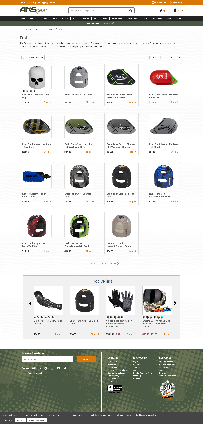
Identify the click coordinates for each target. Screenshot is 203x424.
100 (179, 57)
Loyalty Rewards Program (144, 373)
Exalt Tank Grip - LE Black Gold (84, 322)
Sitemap (162, 373)
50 (171, 57)
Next (113, 263)
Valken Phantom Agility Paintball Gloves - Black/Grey (119, 323)
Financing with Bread (116, 373)
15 (164, 57)
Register (137, 364)
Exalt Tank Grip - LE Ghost (78, 94)
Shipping (137, 376)
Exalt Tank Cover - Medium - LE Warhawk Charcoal (121, 145)
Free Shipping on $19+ (46, 2)
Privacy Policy (113, 376)
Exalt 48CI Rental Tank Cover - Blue (34, 195)
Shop (58, 334)
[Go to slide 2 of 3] (175, 303)
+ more (167, 317)
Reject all (21, 420)
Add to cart (48, 300)
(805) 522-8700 (160, 2)
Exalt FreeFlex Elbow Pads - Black (48, 322)
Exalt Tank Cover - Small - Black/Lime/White (120, 96)
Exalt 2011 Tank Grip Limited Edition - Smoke (119, 245)
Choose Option (157, 300)
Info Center (164, 367)
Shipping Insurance (167, 364)
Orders (136, 370)
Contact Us (112, 362)
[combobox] (101, 10)
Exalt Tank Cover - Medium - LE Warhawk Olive (78, 145)
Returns (136, 378)
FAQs (161, 370)
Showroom (111, 378)
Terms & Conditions (167, 376)
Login (135, 362)
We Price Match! (27, 2)
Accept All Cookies (37, 420)
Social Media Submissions (118, 370)
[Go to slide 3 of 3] (30, 303)
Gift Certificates (166, 362)
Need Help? (177, 2)
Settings (8, 420)
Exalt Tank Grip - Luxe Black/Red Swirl (33, 245)
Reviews (110, 381)
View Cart (137, 367)
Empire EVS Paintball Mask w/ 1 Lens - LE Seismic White (156, 323)
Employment (112, 367)
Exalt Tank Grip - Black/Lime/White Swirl (76, 245)
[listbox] (34, 57)
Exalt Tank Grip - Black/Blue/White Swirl (161, 195)
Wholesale (111, 364)
